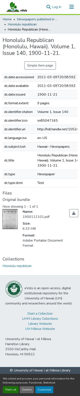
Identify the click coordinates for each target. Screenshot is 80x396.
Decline (27, 390)
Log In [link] (56, 7)
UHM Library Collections (40, 318)
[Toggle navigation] (71, 7)
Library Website (40, 323)
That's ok (10, 390)
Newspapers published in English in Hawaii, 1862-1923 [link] (38, 19)
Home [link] (7, 19)
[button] (21, 7)
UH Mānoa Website (40, 329)
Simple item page (40, 65)
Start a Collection (40, 313)
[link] (73, 213)
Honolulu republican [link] (22, 24)
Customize (44, 390)
